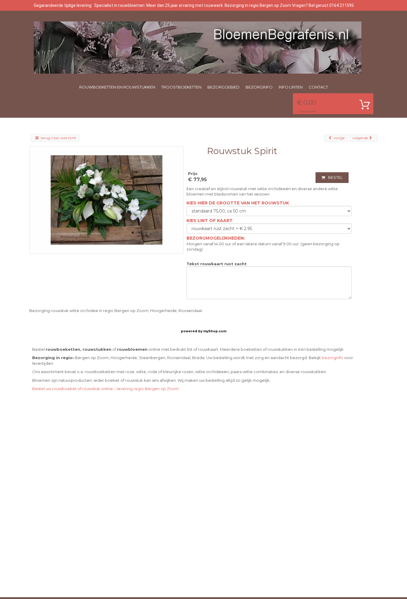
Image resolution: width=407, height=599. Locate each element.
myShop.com (214, 331)
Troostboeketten (181, 87)
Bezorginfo (259, 87)
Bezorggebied (223, 87)
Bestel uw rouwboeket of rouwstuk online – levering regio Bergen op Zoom (105, 388)
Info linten (291, 87)
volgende (360, 138)
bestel (335, 177)
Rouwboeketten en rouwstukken (117, 87)
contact (318, 87)
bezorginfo (332, 357)
